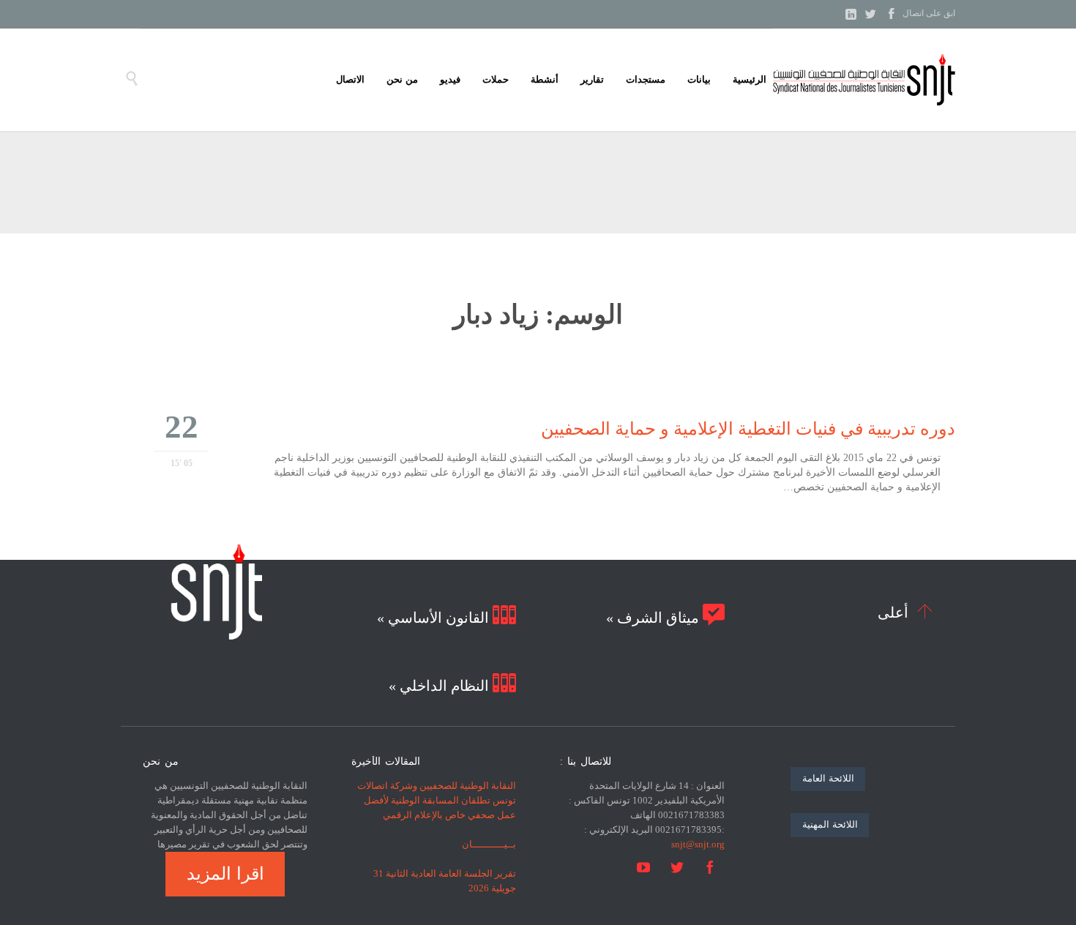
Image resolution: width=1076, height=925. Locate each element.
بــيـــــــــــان (489, 844)
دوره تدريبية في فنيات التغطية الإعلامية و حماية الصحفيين (748, 428)
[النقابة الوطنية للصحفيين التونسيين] (863, 80)
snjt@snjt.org (698, 844)
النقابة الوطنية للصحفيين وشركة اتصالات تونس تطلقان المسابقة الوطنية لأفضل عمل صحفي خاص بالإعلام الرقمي (436, 800)
